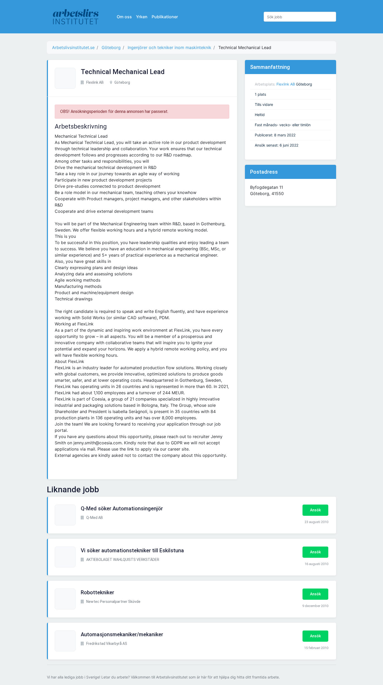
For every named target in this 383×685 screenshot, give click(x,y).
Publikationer (165, 16)
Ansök (315, 510)
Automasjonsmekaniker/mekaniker (122, 634)
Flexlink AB (285, 84)
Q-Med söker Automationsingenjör (122, 508)
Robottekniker (97, 592)
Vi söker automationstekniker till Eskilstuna (132, 550)
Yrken (141, 16)
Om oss (124, 16)
